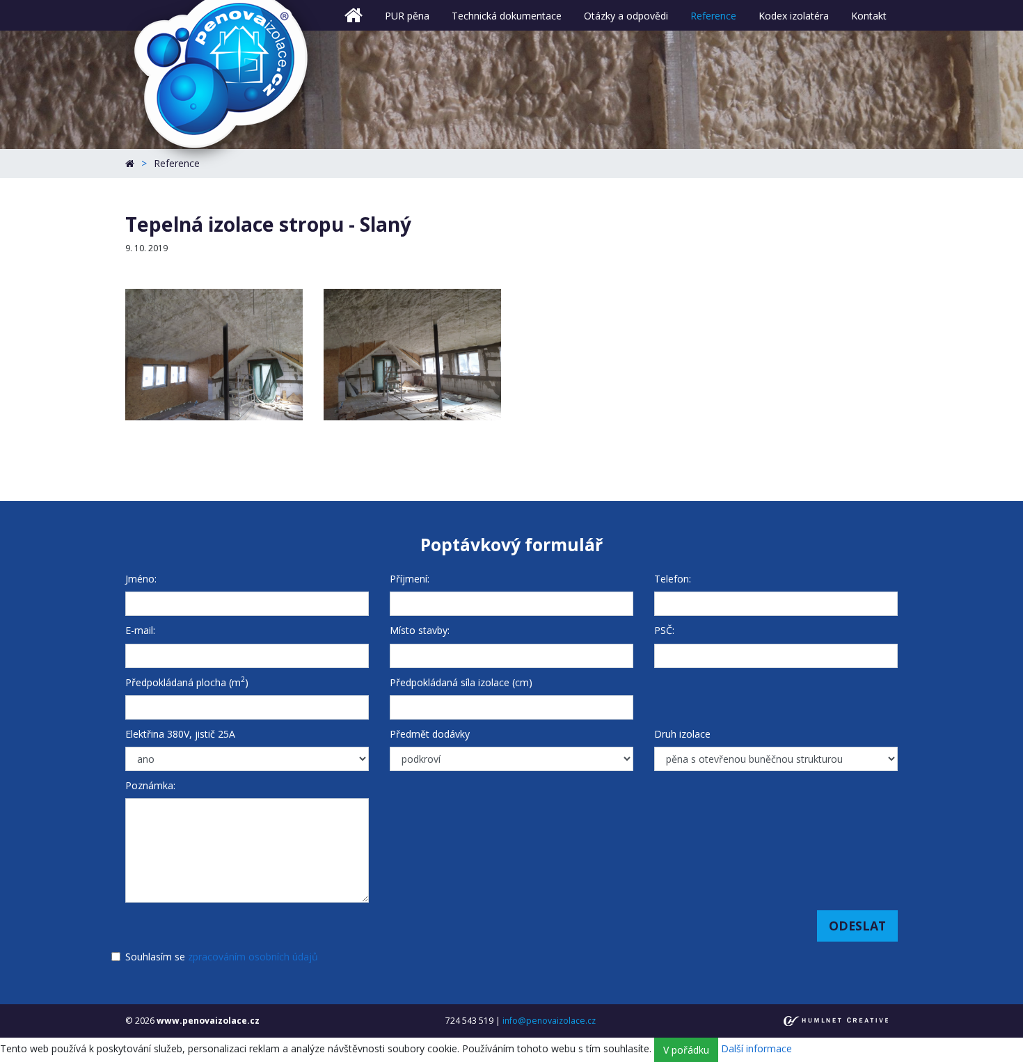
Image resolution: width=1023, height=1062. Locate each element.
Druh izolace (682, 733)
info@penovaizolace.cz (549, 1021)
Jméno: (141, 578)
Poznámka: (150, 785)
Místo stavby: (420, 630)
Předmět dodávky (430, 733)
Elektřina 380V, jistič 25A (180, 733)
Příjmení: (409, 578)
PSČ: (664, 630)
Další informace (756, 1049)
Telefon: (672, 578)
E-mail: (140, 630)
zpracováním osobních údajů (253, 956)
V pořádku (686, 1049)
